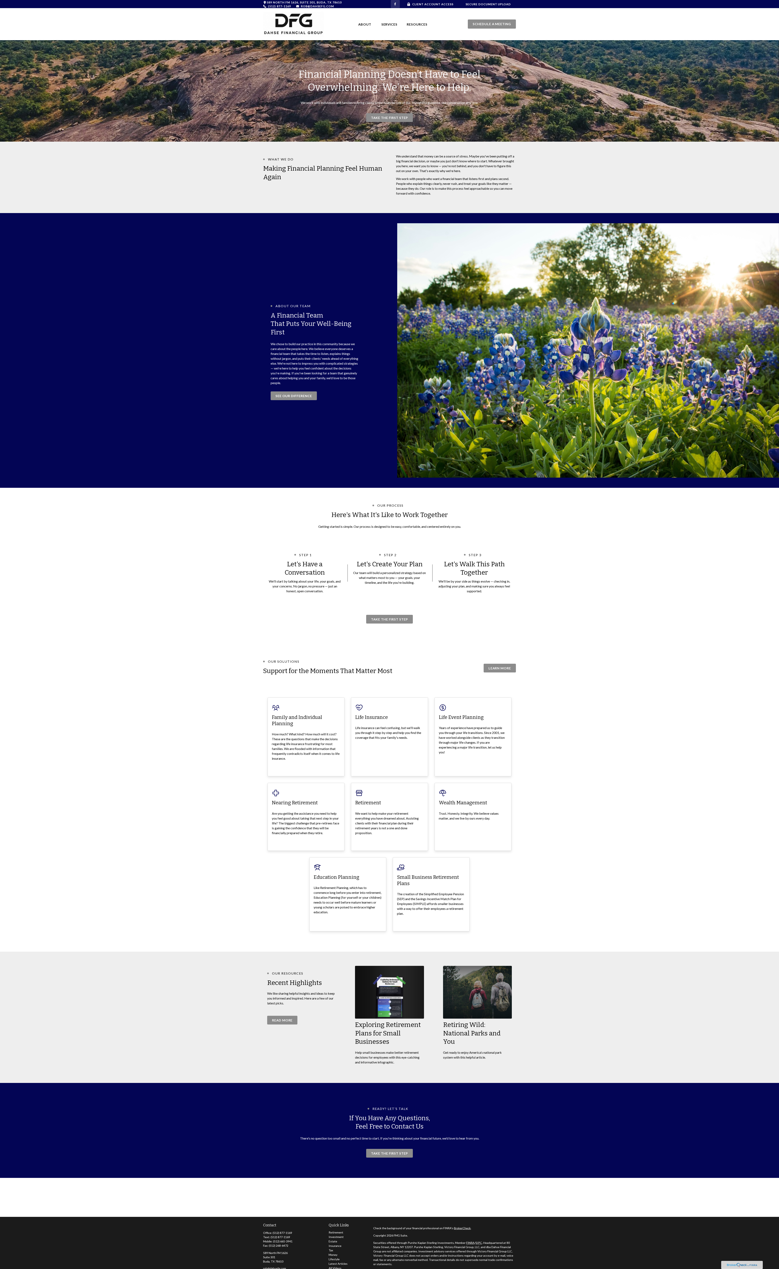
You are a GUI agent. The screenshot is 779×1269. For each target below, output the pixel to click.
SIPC (479, 1242)
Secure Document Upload (488, 4)
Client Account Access (432, 4)
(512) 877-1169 (279, 6)
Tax (331, 1250)
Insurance (335, 1245)
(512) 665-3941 (283, 1241)
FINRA (470, 1242)
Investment (336, 1237)
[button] (365, 24)
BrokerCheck (462, 1228)
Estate (333, 1241)
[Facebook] (395, 4)
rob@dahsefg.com (317, 6)
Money (333, 1254)
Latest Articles (338, 1263)
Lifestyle (334, 1259)
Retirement (336, 1232)
